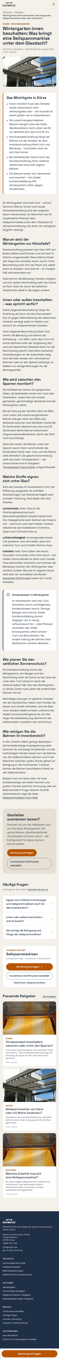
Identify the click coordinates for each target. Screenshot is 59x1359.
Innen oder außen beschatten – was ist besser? (25, 919)
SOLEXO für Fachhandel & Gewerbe (19, 1339)
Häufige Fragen (10, 1315)
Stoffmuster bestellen (13, 1311)
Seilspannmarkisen (12, 1267)
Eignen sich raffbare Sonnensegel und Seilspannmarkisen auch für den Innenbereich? (26, 903)
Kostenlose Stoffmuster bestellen (25, 863)
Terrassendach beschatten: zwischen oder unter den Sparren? (29, 1043)
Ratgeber (19, 12)
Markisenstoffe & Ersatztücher (17, 1274)
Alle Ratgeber (49, 996)
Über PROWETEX (10, 1335)
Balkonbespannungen (13, 1270)
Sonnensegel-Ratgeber (14, 1291)
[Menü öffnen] (53, 4)
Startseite (7, 12)
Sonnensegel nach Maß (14, 1263)
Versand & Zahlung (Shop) (15, 1323)
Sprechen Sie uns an (38, 889)
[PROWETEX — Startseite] (9, 4)
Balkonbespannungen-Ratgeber (18, 1298)
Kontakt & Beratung (12, 1319)
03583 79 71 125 (10, 1243)
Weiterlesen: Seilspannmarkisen (29, 982)
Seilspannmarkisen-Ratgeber (16, 1295)
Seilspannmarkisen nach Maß (20, 797)
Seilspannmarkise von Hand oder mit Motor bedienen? (24, 1111)
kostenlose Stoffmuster (16, 578)
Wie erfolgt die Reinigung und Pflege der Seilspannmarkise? (23, 932)
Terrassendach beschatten (19, 467)
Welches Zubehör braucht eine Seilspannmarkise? (23, 1175)
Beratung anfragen (21, 852)
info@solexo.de (10, 1247)
